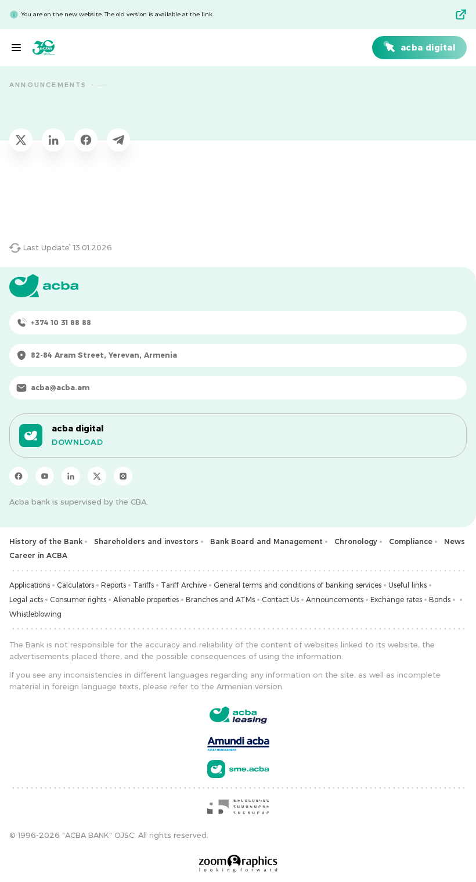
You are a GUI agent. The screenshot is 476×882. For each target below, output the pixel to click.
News (454, 541)
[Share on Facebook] (86, 140)
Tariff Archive (184, 585)
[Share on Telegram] (118, 140)
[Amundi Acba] (238, 742)
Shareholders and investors (146, 541)
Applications (29, 585)
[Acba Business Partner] (238, 769)
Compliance (410, 541)
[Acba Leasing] (238, 715)
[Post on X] (21, 140)
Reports (113, 585)
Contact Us (280, 599)
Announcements (334, 599)
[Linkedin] (71, 476)
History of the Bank (45, 541)
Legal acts (26, 599)
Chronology (355, 541)
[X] (97, 476)
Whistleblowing (35, 614)
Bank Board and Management (266, 541)
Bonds (439, 599)
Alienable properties (146, 599)
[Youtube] (44, 476)
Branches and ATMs (220, 599)
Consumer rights (78, 599)
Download (77, 442)
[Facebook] (18, 476)
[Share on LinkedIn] (53, 140)
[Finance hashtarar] (238, 806)
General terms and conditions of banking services (297, 585)
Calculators (75, 585)
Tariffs (143, 585)
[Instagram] (123, 476)
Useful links (407, 585)
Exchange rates (396, 599)
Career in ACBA (38, 555)
